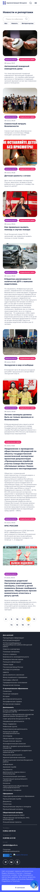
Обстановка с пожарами (12, 790)
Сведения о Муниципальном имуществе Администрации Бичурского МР (18, 715)
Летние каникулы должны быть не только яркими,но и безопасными (18, 417)
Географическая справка (12, 701)
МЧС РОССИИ (11, 526)
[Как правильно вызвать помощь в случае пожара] (20, 204)
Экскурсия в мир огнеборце (18, 365)
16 (23, 625)
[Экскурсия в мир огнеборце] (20, 342)
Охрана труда (8, 664)
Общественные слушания (12, 738)
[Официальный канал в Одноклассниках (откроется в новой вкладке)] (17, 862)
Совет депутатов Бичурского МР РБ (16, 719)
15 (17, 625)
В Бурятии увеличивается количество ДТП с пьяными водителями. (18, 281)
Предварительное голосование (15, 682)
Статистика (7, 804)
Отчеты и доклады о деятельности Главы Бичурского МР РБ (18, 711)
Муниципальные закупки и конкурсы (17, 806)
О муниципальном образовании (15, 688)
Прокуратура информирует (13, 638)
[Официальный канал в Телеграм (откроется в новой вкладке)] (5, 862)
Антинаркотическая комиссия (14, 744)
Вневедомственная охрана (13, 659)
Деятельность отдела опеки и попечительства (14, 773)
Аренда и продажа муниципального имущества (16, 747)
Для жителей (8, 635)
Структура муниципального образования (18, 796)
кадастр (6, 672)
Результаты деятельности (12, 755)
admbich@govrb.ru (10, 845)
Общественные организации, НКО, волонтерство (16, 818)
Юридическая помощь (11, 685)
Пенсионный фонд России (13, 667)
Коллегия (6, 783)
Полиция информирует (12, 662)
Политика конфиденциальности (11, 850)
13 (34, 619)
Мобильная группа (10, 726)
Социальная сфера (27, 59)
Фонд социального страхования (15, 677)
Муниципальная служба (12, 799)
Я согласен (20, 888)
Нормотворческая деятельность (15, 729)
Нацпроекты (7, 769)
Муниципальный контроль (13, 809)
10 (17, 619)
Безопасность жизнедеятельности (16, 657)
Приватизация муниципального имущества (15, 780)
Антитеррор (7, 736)
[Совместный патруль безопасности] (20, 101)
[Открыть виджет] (34, 884)
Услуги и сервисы (10, 654)
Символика (7, 691)
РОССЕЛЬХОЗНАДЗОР (11, 640)
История (6, 696)
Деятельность (8, 707)
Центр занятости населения (13, 675)
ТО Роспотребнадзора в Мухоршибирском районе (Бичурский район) (17, 644)
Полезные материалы (11, 652)
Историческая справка (11, 704)
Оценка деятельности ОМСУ (14, 815)
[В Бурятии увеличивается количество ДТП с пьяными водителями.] (20, 256)
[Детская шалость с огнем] (20, 152)
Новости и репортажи (11, 649)
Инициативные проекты (12, 822)
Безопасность (11, 59)
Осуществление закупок (12, 741)
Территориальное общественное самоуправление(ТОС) (15, 786)
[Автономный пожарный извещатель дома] (20, 43)
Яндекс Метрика (8, 873)
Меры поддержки (9, 724)
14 (12, 625)
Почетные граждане (10, 694)
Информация (8, 764)
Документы (7, 801)
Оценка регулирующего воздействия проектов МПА (17, 751)
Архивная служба (9, 767)
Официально (8, 793)
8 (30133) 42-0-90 (9, 838)
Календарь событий (10, 680)
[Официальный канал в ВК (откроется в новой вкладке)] (11, 862)
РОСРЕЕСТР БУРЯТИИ (11, 670)
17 (28, 625)
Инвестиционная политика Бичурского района (18, 761)
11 (22, 619)
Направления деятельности (13, 721)
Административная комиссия (14, 757)
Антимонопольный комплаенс (14, 776)
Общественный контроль (13, 812)
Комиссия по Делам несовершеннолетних (11, 732)
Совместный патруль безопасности (15, 125)
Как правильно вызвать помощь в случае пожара (17, 228)
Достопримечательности (12, 699)
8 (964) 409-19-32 (9, 831)
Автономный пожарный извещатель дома (16, 67)
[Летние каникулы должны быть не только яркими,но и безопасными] (20, 391)
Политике (16, 881)
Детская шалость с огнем (17, 176)
